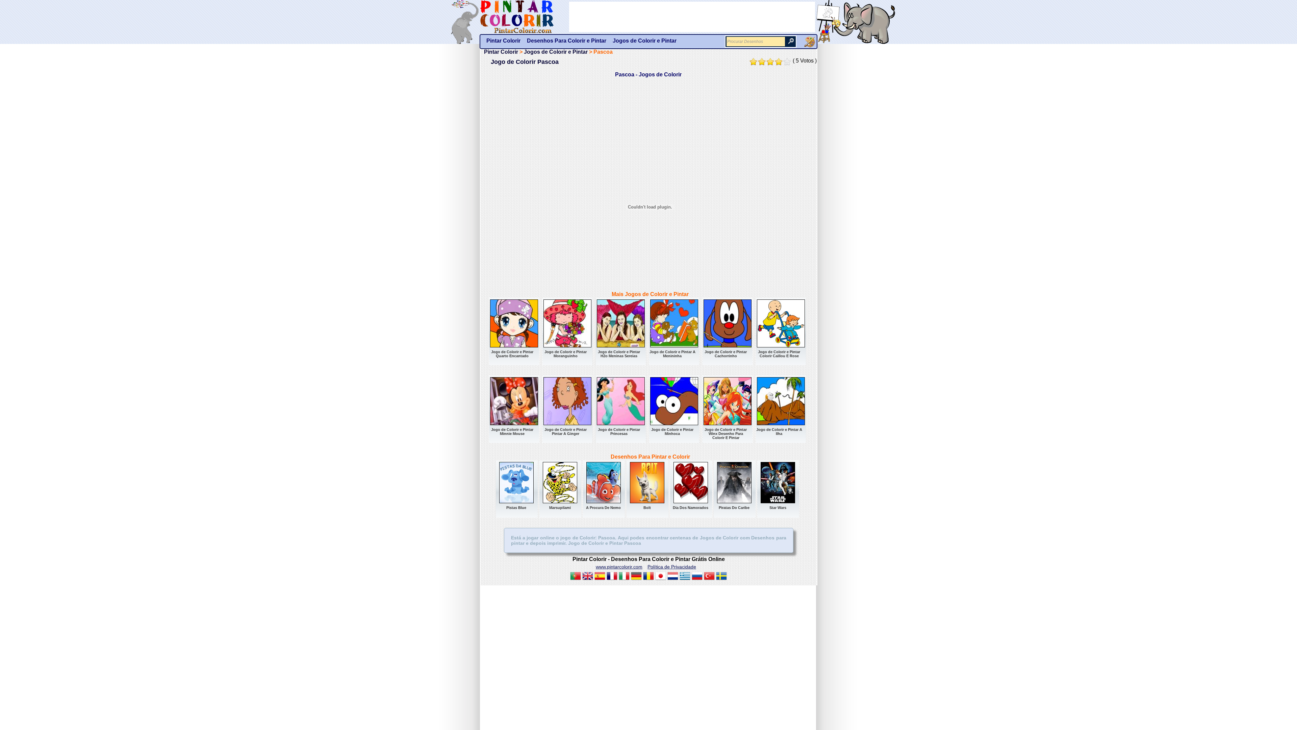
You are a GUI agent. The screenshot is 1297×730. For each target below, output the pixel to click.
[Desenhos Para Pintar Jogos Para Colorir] (809, 41)
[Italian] (624, 576)
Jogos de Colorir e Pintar (556, 52)
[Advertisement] (692, 17)
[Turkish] (709, 576)
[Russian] (697, 576)
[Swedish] (721, 576)
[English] (587, 576)
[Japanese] (660, 576)
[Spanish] (599, 576)
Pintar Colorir (524, 17)
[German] (636, 576)
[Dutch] (672, 576)
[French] (612, 576)
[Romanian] (648, 576)
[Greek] (685, 576)
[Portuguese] (575, 576)
